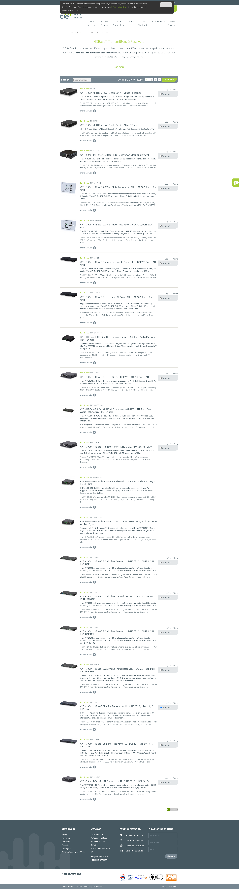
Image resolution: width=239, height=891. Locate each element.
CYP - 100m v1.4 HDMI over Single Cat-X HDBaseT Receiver (110, 92)
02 (171, 809)
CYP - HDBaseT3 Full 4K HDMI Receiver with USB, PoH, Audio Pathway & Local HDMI (117, 483)
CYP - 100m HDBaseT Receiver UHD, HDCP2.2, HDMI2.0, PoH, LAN (114, 376)
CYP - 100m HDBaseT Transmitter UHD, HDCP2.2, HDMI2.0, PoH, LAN (116, 446)
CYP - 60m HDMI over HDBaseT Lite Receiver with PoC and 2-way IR (115, 154)
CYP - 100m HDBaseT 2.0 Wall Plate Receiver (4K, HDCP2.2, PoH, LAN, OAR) (116, 226)
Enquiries (65, 845)
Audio (132, 21)
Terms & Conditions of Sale (73, 852)
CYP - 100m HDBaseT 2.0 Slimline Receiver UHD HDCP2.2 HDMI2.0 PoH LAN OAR (117, 562)
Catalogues (66, 848)
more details (86, 111)
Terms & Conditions (83, 886)
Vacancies (66, 838)
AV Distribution (143, 23)
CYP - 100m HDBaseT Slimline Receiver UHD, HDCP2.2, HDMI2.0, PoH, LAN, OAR (116, 745)
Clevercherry (172, 886)
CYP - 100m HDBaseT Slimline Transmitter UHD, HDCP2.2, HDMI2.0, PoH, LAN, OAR (118, 707)
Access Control (104, 23)
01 (168, 809)
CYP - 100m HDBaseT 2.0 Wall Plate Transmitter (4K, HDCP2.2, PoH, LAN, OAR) (118, 188)
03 (175, 809)
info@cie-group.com (99, 856)
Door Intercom (91, 23)
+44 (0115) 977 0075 (99, 860)
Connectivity (158, 21)
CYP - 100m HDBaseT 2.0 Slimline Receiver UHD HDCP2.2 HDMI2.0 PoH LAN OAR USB (117, 632)
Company (66, 841)
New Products (172, 23)
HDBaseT (85, 33)
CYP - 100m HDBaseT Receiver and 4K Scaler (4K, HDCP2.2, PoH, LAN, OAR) (116, 298)
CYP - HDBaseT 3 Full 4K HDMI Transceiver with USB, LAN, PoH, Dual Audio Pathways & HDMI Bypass (116, 410)
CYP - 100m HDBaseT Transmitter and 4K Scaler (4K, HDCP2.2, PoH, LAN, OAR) (118, 263)
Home (64, 834)
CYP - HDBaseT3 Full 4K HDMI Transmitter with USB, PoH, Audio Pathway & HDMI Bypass (118, 523)
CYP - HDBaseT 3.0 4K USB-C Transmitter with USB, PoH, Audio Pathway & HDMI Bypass (118, 338)
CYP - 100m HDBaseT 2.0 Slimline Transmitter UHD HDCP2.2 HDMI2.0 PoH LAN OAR (116, 598)
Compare (169, 79)
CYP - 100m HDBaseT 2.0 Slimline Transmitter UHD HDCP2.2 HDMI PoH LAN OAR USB (117, 670)
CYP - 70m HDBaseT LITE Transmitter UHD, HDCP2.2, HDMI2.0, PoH (115, 781)
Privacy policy (98, 886)
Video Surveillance (119, 23)
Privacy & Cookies (118, 7)
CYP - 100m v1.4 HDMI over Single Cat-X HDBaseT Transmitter (112, 125)
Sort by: (65, 79)
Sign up (171, 856)
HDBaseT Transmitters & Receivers (102, 33)
